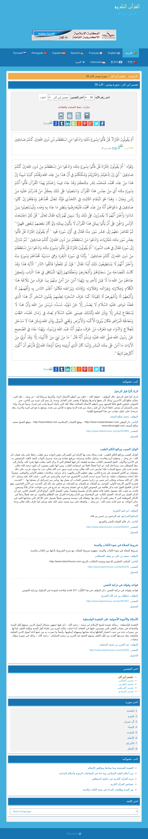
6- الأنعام (132, 737)
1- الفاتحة (132, 710)
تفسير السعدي (126, 691)
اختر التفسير (77, 97)
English (112, 52)
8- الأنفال (132, 748)
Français (94, 52)
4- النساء (132, 727)
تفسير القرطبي (125, 687)
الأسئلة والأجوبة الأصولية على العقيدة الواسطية (110, 619)
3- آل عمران (130, 721)
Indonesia (96, 61)
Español (57, 52)
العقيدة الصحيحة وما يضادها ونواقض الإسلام (111, 767)
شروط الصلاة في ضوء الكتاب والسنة (116, 545)
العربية (129, 52)
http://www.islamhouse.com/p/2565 (109, 650)
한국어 (115, 61)
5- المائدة (132, 732)
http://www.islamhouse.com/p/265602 (107, 526)
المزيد (78, 61)
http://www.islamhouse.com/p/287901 (107, 601)
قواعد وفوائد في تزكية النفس (120, 584)
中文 (130, 61)
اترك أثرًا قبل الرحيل (126, 391)
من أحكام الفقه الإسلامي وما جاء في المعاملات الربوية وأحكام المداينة (96, 773)
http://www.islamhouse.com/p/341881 (107, 431)
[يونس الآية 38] (117, 147)
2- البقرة (132, 716)
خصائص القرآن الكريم (122, 784)
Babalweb (72, 833)
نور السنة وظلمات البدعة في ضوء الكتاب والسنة (108, 789)
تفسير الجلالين (126, 680)
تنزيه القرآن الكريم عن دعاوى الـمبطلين (113, 778)
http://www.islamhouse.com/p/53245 (108, 566)
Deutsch (76, 52)
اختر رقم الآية (102, 97)
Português (38, 52)
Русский (18, 52)
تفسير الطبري (126, 684)
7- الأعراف (131, 743)
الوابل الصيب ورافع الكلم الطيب (119, 449)
